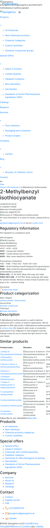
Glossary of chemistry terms (19, 172)
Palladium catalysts (14, 455)
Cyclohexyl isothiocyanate (11, 405)
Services (4, 112)
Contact (4, 177)
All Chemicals (11, 30)
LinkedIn (12, 518)
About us (9, 480)
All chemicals (11, 426)
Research (4, 107)
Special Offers (7, 55)
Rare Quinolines (12, 84)
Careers (9, 154)
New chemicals (12, 429)
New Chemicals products (17, 35)
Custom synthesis (13, 435)
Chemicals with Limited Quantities (21, 452)
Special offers (12, 446)
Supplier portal (12, 500)
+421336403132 (16, 508)
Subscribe (32, 418)
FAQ (7, 503)
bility (39, 526)
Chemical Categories (15, 40)
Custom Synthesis (14, 45)
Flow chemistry (12, 125)
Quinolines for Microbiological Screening (24, 458)
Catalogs (4, 102)
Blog (2, 159)
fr (1, 184)
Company (4, 140)
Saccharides (11, 89)
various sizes (7, 328)
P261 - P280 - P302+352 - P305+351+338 (18, 264)
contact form (37, 223)
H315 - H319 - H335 (8, 248)
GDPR (9, 526)
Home (2, 187)
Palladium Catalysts (14, 79)
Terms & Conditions (22, 526)
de (3, 184)
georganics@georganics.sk (11, 223)
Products (4, 17)
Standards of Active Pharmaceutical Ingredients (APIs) (22, 95)
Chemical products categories (19, 432)
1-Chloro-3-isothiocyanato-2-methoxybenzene (7, 385)
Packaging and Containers (18, 130)
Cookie (27, 523)
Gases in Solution (13, 69)
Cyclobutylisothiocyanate (11, 400)
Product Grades (12, 135)
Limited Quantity (13, 74)
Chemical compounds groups (19, 50)
